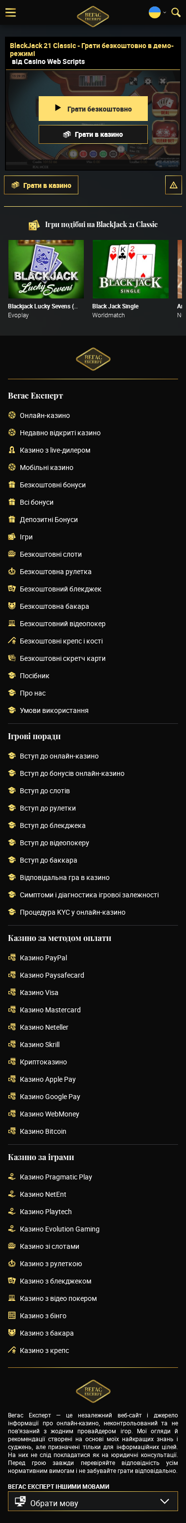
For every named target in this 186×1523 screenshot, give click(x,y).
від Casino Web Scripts (48, 61)
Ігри (26, 537)
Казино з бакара (47, 1333)
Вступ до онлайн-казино (59, 756)
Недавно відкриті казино (60, 433)
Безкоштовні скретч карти (63, 658)
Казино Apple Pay (48, 1079)
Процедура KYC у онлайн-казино (72, 912)
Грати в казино (99, 134)
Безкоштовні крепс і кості (61, 641)
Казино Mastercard (50, 1010)
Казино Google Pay (50, 1097)
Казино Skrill (40, 1045)
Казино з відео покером (58, 1298)
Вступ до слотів (45, 791)
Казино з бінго (43, 1316)
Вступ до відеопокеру (54, 843)
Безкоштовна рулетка (56, 572)
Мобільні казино (46, 467)
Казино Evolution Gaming (60, 1229)
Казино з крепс (44, 1350)
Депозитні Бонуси (49, 520)
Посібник (35, 676)
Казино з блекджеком (55, 1281)
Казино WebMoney (49, 1114)
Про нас (33, 693)
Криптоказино (43, 1062)
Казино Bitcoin (43, 1131)
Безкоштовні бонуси (53, 485)
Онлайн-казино (45, 415)
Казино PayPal (43, 958)
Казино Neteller (44, 1027)
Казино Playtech (46, 1212)
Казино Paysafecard (52, 975)
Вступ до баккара (48, 860)
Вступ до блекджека (53, 825)
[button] (173, 185)
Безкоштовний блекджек (61, 589)
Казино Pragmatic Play (56, 1177)
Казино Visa (39, 992)
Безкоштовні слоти (51, 554)
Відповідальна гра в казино (65, 877)
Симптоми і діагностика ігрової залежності (89, 895)
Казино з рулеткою (51, 1264)
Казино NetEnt (43, 1194)
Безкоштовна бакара (54, 606)
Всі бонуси (37, 502)
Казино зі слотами (49, 1246)
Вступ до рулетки (48, 808)
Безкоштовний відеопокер (63, 624)
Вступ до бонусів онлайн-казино (72, 773)
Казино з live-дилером (55, 450)
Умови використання (54, 710)
